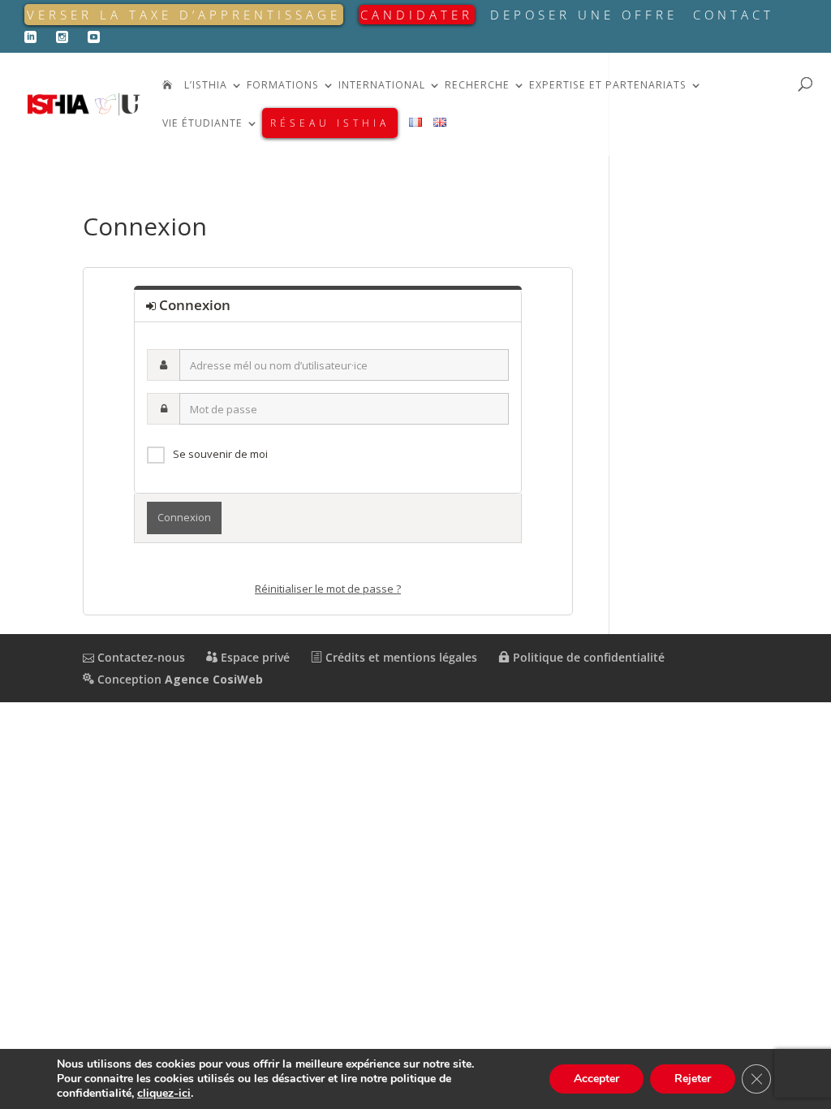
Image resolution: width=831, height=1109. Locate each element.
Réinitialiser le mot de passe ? (328, 588)
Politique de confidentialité (587, 657)
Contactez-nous (139, 657)
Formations (283, 86)
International (381, 86)
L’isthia (205, 86)
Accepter (596, 1078)
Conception (178, 679)
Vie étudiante (202, 124)
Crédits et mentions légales (399, 657)
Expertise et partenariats (608, 86)
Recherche (477, 86)
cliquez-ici (164, 1093)
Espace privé (253, 657)
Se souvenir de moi (220, 454)
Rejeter (692, 1078)
